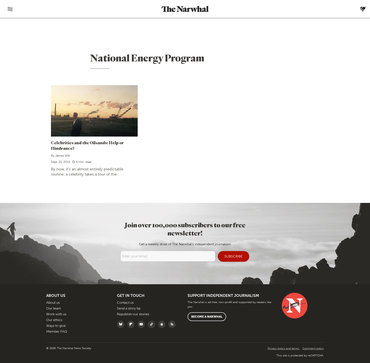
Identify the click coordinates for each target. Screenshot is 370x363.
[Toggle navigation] (10, 9)
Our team (53, 308)
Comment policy (313, 348)
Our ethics (54, 320)
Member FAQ (56, 331)
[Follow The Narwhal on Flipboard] (132, 324)
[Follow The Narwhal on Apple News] (163, 324)
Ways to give (56, 326)
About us (53, 303)
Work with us (56, 314)
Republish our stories (133, 314)
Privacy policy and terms (284, 348)
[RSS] (173, 324)
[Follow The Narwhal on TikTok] (152, 324)
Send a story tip (128, 308)
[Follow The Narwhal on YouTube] (142, 324)
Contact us (125, 303)
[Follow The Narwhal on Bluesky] (122, 324)
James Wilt (62, 156)
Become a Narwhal (206, 316)
